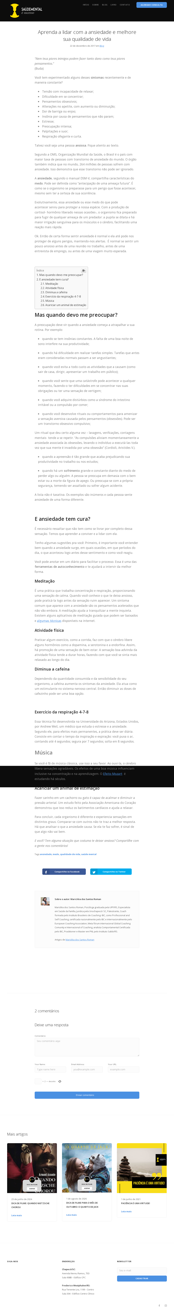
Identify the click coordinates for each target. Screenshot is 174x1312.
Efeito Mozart (112, 774)
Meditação (51, 284)
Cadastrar (142, 1278)
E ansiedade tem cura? (54, 279)
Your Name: (40, 1064)
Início (86, 4)
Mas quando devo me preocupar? (61, 275)
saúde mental (89, 854)
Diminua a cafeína (56, 292)
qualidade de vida (70, 854)
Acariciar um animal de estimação (65, 305)
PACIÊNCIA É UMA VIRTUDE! (135, 1203)
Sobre (95, 4)
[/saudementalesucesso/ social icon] (165, 1305)
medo (56, 854)
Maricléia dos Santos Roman (80, 939)
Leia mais (16, 1215)
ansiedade (46, 854)
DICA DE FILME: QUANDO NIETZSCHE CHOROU (30, 1205)
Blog (105, 4)
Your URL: (112, 1064)
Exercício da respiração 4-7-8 (63, 296)
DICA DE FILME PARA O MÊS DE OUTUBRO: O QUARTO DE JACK (82, 1204)
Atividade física (54, 288)
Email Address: (77, 1064)
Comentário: (40, 1036)
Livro (114, 4)
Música (49, 301)
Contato (125, 4)
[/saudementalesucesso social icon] (159, 1305)
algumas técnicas (49, 621)
